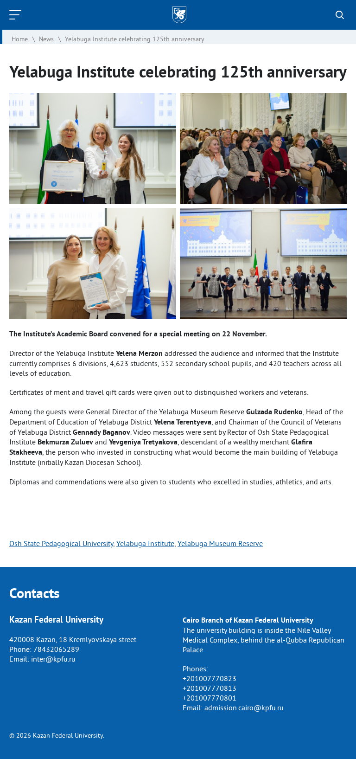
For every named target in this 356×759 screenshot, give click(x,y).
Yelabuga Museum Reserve (220, 543)
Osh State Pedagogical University (61, 543)
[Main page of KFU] (179, 14)
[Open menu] (17, 14)
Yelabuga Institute (145, 543)
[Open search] (340, 15)
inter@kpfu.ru (53, 658)
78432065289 (56, 649)
